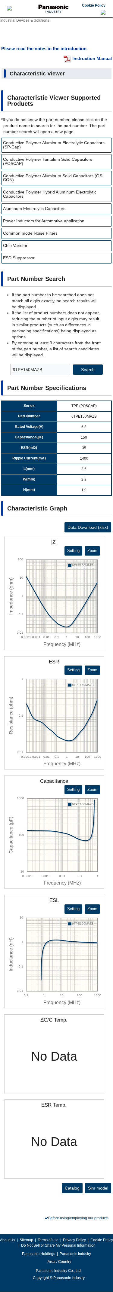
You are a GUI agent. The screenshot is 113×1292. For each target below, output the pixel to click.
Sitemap (26, 1240)
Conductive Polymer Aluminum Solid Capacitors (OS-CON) (53, 177)
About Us (7, 1240)
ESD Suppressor (19, 257)
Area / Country (59, 1262)
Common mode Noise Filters (30, 233)
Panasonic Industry (75, 1254)
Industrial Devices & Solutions (24, 20)
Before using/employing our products (78, 1218)
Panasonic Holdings (38, 1254)
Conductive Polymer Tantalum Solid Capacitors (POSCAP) (47, 161)
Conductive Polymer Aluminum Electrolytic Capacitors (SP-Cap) (54, 144)
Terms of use (48, 1240)
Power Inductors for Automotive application (43, 220)
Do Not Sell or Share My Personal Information (58, 1245)
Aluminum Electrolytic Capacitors (34, 208)
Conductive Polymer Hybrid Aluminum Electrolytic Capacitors (49, 194)
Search (88, 369)
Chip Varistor (15, 245)
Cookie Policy (93, 5)
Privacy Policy (74, 1240)
